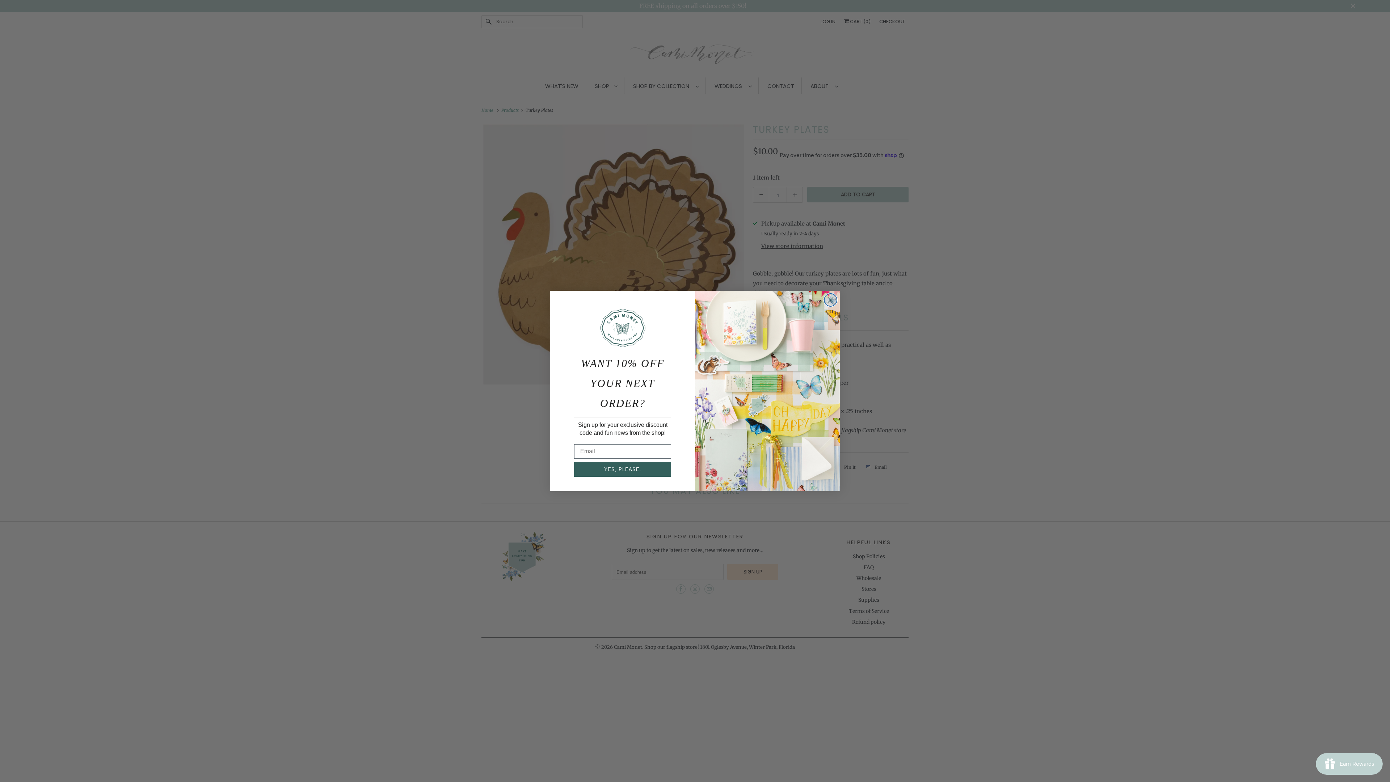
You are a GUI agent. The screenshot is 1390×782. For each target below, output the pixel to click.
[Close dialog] (830, 300)
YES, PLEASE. (622, 469)
